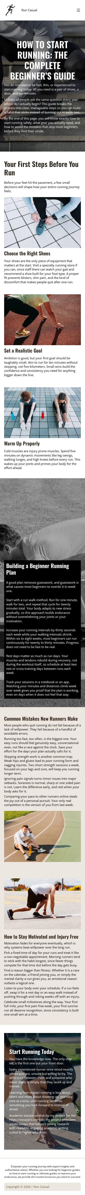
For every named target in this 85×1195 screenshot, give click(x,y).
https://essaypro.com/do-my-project (35, 1119)
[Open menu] (78, 10)
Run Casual (29, 10)
